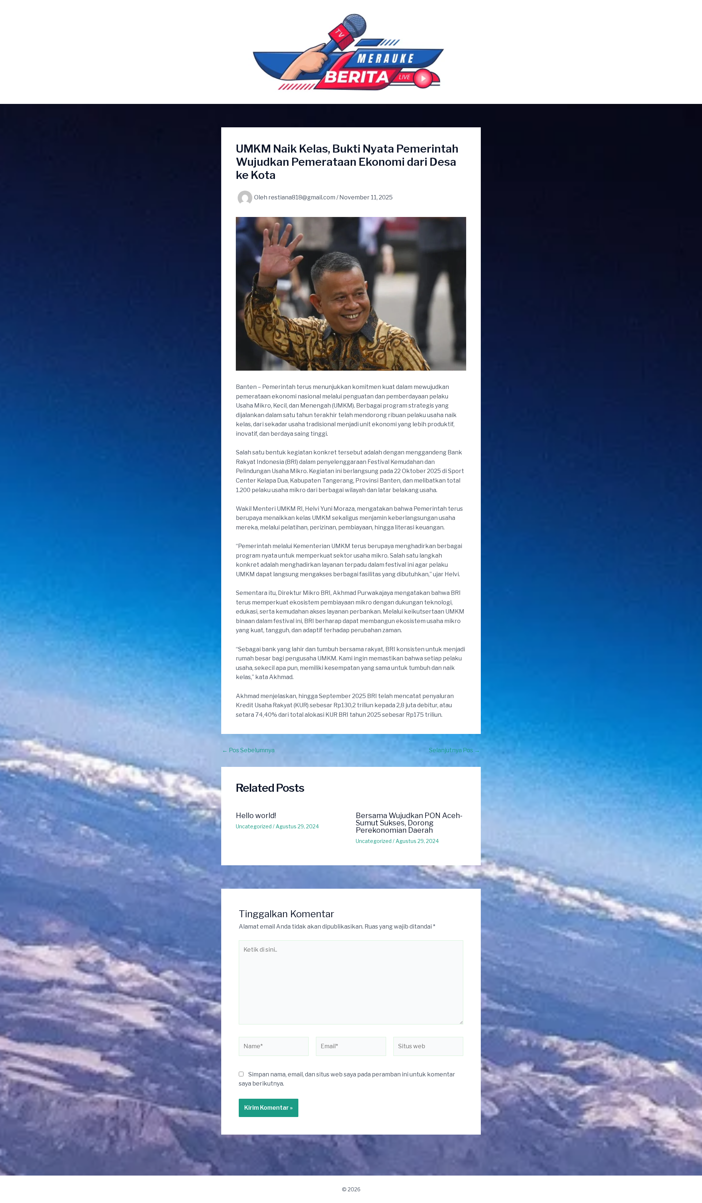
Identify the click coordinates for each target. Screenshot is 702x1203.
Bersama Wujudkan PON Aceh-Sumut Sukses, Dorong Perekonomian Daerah (409, 823)
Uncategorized (254, 826)
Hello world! (256, 815)
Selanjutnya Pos (454, 750)
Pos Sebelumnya (248, 750)
